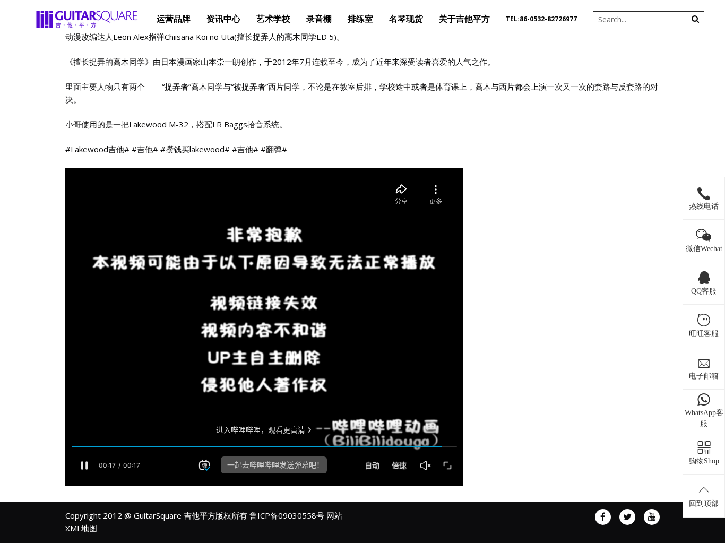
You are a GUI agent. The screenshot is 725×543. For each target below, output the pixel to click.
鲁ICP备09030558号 (286, 515)
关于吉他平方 (464, 19)
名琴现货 (406, 19)
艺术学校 (273, 19)
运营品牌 (174, 19)
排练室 (360, 19)
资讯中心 (223, 19)
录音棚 (319, 19)
